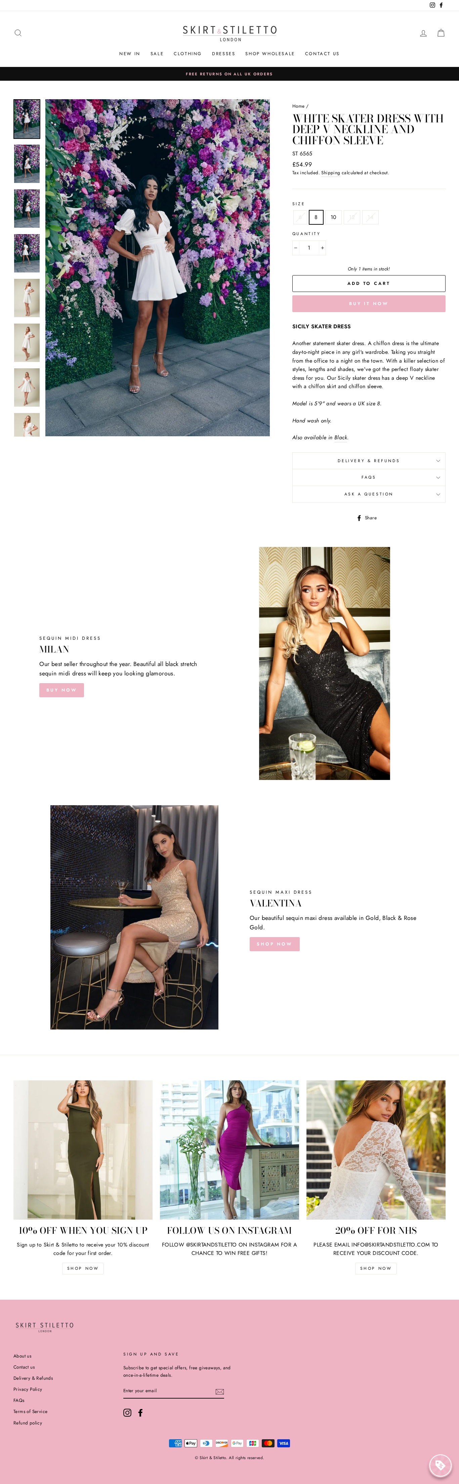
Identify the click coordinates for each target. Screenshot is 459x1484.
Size (298, 204)
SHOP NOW (275, 944)
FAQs (369, 477)
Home (298, 106)
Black (340, 437)
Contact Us (322, 53)
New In (129, 53)
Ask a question (368, 494)
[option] (229, 74)
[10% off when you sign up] (83, 1150)
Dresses (223, 53)
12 (352, 217)
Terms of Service (30, 1411)
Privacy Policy (27, 1389)
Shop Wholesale (270, 53)
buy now (61, 690)
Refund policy (27, 1422)
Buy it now (369, 303)
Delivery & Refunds (369, 461)
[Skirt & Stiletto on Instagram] (127, 1413)
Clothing (188, 53)
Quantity (306, 234)
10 (334, 217)
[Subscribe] (219, 1391)
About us (22, 1355)
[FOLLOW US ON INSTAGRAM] (229, 1150)
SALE (157, 53)
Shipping (330, 172)
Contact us (24, 1367)
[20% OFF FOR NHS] (376, 1150)
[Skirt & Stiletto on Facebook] (140, 1413)
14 (370, 217)
